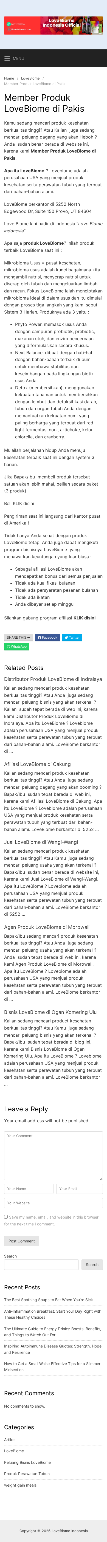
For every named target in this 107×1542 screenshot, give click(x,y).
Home (9, 78)
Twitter (74, 637)
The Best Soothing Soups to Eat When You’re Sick (48, 1299)
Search (10, 1256)
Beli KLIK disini (19, 503)
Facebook (49, 637)
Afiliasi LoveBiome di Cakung (37, 764)
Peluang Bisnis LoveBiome (27, 1462)
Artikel (9, 1439)
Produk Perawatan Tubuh (27, 1473)
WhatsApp (18, 646)
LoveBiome (30, 78)
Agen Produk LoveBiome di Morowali (46, 927)
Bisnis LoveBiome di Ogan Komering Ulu (50, 1012)
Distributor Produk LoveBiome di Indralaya (53, 679)
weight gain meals (20, 1485)
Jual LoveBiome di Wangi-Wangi (41, 842)
